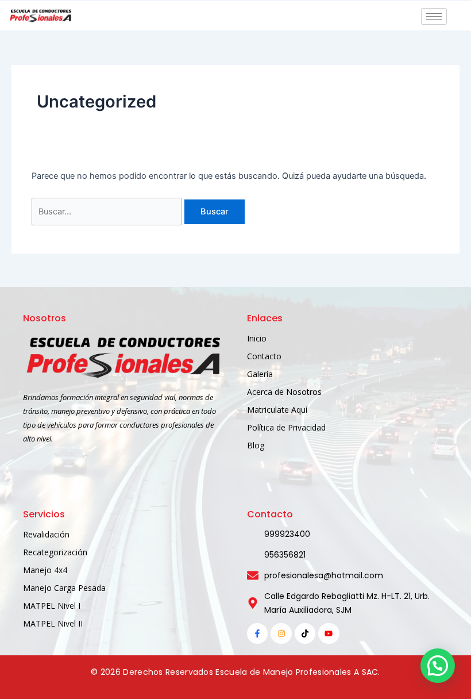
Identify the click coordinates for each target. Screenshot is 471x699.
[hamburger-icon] (434, 16)
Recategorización (55, 552)
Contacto (264, 356)
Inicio (257, 338)
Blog (255, 445)
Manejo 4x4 (45, 569)
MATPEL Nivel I (51, 605)
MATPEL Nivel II (53, 623)
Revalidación (46, 534)
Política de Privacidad (286, 427)
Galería (260, 373)
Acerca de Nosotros (284, 391)
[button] (437, 665)
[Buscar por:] (108, 211)
